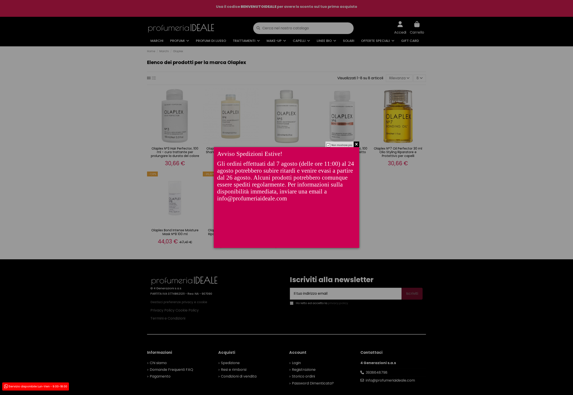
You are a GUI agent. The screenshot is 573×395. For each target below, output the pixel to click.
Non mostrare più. (342, 145)
